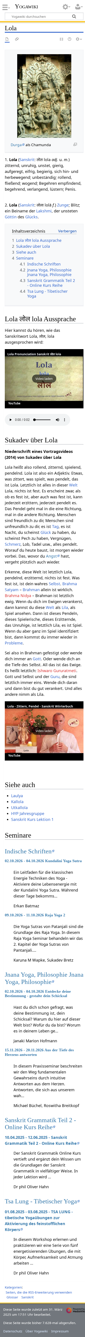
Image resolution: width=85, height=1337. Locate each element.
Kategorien (13, 1287)
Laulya (17, 795)
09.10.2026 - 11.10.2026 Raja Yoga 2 (35, 915)
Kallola (17, 801)
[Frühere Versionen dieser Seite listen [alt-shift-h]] (69, 39)
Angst (51, 556)
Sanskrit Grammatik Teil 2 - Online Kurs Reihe (40, 1123)
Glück (46, 532)
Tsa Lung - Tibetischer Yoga (41, 1201)
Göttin (11, 216)
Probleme (14, 643)
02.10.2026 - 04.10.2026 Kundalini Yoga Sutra (43, 861)
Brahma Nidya (18, 595)
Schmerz (12, 544)
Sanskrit (26, 159)
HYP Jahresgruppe (27, 813)
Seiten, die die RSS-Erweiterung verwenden (39, 1292)
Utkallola (19, 807)
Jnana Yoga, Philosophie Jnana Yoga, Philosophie (44, 978)
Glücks (31, 216)
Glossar (12, 1297)
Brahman (31, 589)
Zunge (63, 205)
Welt (73, 485)
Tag (55, 526)
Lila (65, 607)
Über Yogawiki (37, 1331)
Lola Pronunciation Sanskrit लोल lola (34, 354)
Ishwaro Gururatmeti (56, 670)
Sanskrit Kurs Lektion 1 (32, 819)
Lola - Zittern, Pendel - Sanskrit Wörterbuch (40, 706)
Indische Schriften (28, 851)
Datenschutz (12, 1331)
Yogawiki (26, 6)
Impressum (60, 1331)
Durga (16, 144)
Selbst (54, 583)
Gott (37, 658)
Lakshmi (44, 211)
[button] (44, 378)
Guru (55, 676)
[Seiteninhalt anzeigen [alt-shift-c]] (7, 39)
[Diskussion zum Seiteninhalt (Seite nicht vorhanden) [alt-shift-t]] (17, 39)
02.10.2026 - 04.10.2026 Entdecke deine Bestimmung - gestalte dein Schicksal (38, 993)
